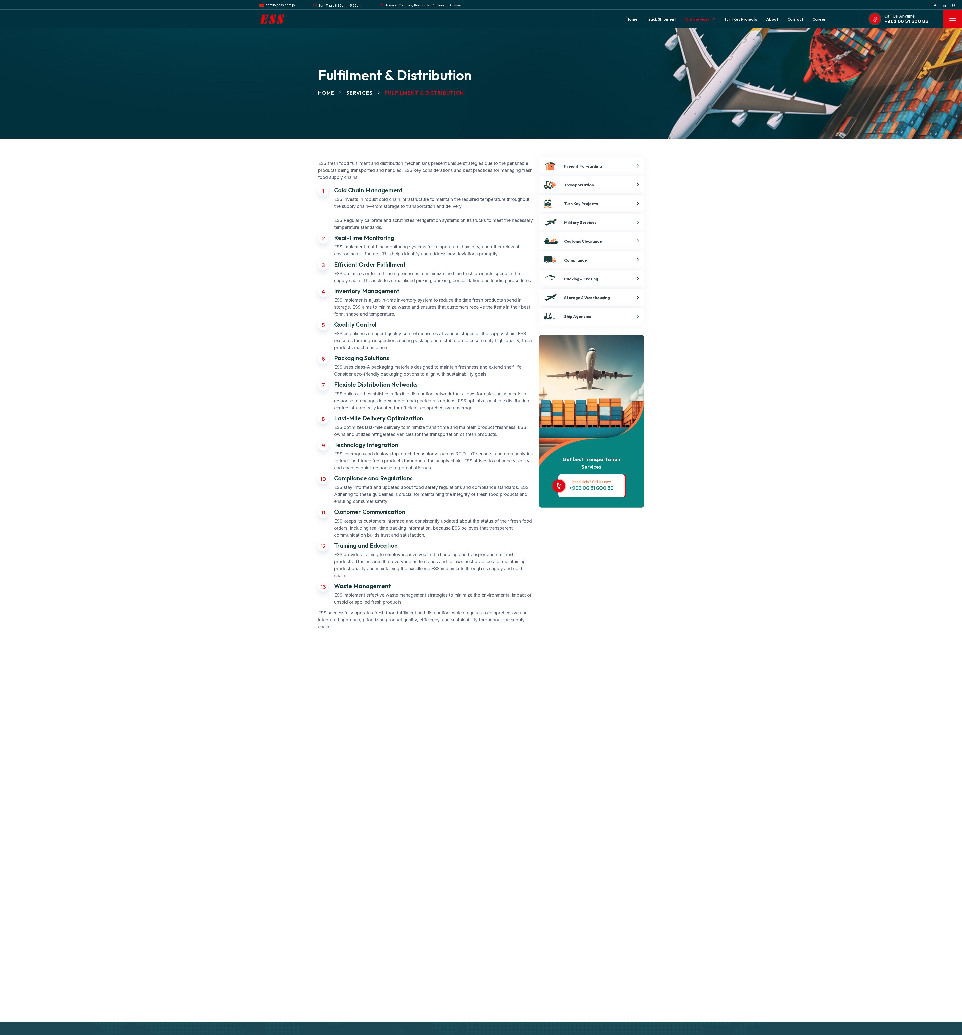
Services (359, 93)
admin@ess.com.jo (280, 5)
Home (326, 93)
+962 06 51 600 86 (906, 21)
